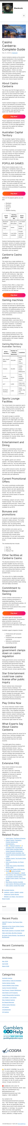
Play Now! (14, 116)
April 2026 (5, 964)
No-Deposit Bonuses (8, 1002)
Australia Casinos (9, 890)
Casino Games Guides (8, 983)
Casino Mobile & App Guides (10, 985)
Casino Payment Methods (9, 988)
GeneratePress (21, 1123)
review (21, 892)
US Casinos (5, 1012)
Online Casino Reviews (8, 1005)
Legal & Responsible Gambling (11, 995)
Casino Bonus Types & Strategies (11, 980)
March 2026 (5, 966)
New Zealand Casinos (8, 1000)
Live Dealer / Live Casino (9, 997)
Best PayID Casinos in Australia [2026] (13, 930)
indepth (16, 892)
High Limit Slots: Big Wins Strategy (12, 933)
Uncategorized (6, 1009)
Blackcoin (18, 8)
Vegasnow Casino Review (11, 894)
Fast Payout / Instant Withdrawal (11, 990)
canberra (6, 892)
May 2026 (5, 961)
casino (12, 892)
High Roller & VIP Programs (10, 992)
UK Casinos (5, 1007)
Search (4, 906)
